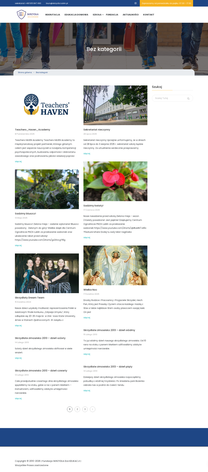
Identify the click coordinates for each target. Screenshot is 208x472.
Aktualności (131, 14)
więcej (18, 161)
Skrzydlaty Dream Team (29, 297)
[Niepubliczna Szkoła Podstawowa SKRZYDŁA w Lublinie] (28, 14)
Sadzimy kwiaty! (93, 205)
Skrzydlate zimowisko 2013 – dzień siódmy (109, 330)
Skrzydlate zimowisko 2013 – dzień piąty (107, 366)
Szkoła (97, 14)
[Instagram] (135, 3)
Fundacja (112, 14)
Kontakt (148, 14)
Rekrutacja (52, 14)
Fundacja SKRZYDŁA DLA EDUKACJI (61, 461)
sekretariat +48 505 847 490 (28, 3)
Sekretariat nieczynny (96, 129)
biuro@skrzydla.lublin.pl (57, 3)
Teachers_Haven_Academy (32, 129)
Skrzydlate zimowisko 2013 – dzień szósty (40, 338)
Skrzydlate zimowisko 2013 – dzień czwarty (41, 370)
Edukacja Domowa (76, 14)
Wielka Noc (90, 289)
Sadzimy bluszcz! (25, 213)
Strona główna (25, 72)
